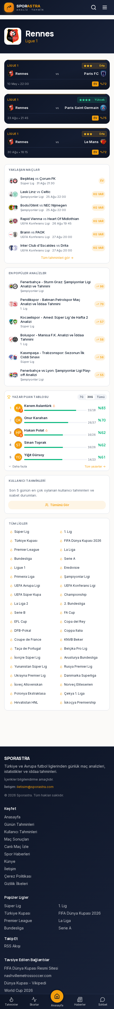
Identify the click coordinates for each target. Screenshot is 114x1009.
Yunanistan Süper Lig (30, 666)
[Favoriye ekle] (92, 408)
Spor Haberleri (17, 854)
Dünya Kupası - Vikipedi (25, 983)
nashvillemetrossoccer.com (27, 975)
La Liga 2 (21, 604)
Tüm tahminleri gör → (57, 258)
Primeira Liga (24, 577)
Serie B (19, 612)
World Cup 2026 (18, 990)
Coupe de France (27, 639)
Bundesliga (23, 559)
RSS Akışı (12, 946)
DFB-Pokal (22, 630)
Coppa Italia (73, 630)
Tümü (101, 396)
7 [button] (21, 410)
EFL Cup (20, 621)
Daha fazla (19, 466)
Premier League (26, 550)
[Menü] (105, 7)
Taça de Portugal (27, 648)
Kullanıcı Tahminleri (20, 831)
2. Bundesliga (74, 604)
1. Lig (68, 532)
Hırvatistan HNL (26, 702)
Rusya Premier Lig (78, 666)
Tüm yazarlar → (95, 466)
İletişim (10, 868)
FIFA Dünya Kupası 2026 (82, 541)
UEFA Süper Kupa (27, 595)
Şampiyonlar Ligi (77, 577)
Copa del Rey (74, 621)
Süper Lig (21, 532)
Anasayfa (12, 817)
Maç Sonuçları (16, 839)
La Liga (69, 550)
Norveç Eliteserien (78, 684)
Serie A (69, 559)
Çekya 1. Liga (74, 693)
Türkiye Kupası (25, 541)
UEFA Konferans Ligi (79, 586)
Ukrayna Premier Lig (30, 675)
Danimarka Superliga (80, 675)
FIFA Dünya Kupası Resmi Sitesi (31, 968)
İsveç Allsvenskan (28, 684)
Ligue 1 (19, 568)
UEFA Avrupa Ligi (27, 586)
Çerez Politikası (17, 876)
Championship (75, 595)
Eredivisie (72, 568)
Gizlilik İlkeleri (16, 883)
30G (90, 396)
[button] (53, 405)
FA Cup (69, 612)
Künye (9, 861)
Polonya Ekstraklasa (30, 693)
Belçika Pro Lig (75, 648)
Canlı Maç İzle (16, 846)
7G (82, 396)
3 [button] (21, 435)
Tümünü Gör (59, 505)
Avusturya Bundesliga (81, 657)
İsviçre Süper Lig (27, 657)
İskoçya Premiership (80, 702)
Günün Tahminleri (19, 824)
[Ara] (94, 7)
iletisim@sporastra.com (35, 787)
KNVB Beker (73, 639)
